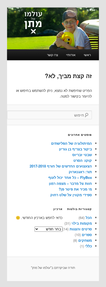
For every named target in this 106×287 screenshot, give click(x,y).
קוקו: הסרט (82, 160)
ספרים (87, 234)
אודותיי (71, 54)
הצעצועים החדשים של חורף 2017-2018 (61, 166)
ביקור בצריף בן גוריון (75, 148)
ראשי (87, 54)
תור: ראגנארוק (80, 171)
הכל (89, 217)
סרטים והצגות (81, 228)
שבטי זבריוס (82, 154)
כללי (88, 246)
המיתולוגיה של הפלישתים (71, 143)
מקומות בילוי (81, 223)
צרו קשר (52, 54)
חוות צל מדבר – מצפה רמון (70, 183)
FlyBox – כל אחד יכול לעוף (70, 177)
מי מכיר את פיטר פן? (75, 189)
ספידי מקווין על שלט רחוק (71, 194)
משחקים (85, 240)
